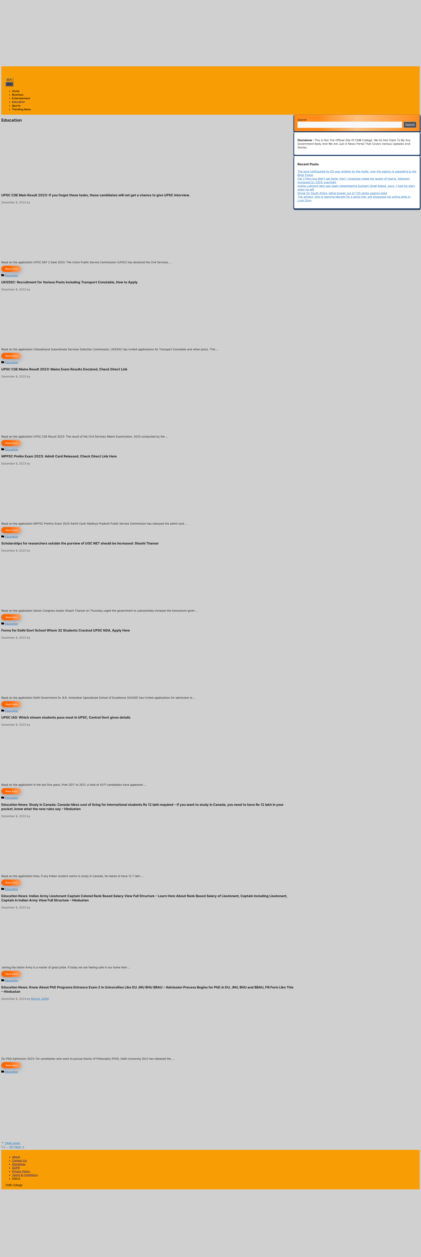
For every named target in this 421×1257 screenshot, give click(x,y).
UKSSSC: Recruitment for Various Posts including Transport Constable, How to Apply (69, 282)
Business (18, 94)
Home (15, 91)
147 (11, 1147)
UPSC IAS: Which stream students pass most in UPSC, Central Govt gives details (65, 717)
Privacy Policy (21, 1171)
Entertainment (21, 98)
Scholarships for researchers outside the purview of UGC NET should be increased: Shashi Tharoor (80, 543)
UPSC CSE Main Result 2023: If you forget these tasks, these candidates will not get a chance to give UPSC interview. (95, 195)
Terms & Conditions (25, 1175)
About (16, 1157)
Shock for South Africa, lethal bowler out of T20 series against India (342, 193)
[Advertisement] (61, 8)
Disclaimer (19, 1164)
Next (19, 1147)
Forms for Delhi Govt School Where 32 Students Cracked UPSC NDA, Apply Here (65, 630)
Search (302, 119)
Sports (16, 105)
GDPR (16, 1167)
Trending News (21, 109)
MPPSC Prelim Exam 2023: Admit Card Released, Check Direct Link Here (59, 456)
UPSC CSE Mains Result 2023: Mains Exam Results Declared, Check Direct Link (64, 369)
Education (18, 102)
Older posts (12, 1143)
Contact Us (19, 1160)
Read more (11, 268)
